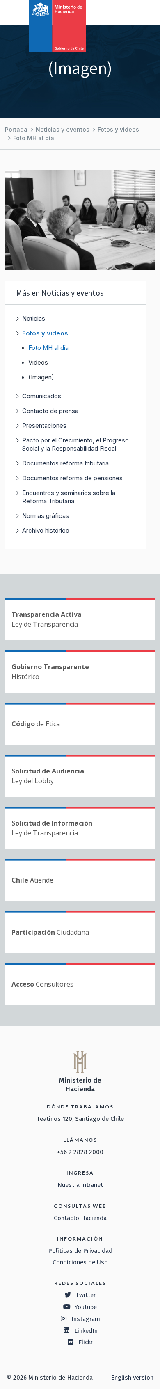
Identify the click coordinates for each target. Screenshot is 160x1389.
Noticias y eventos (62, 129)
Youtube (86, 1307)
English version (132, 1377)
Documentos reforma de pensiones (72, 478)
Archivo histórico (45, 530)
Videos (38, 362)
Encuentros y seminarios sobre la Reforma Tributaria (68, 497)
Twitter (85, 1295)
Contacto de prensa (50, 411)
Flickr (85, 1342)
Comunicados (41, 396)
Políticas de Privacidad (80, 1250)
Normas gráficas (45, 516)
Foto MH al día (33, 138)
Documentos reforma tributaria (65, 463)
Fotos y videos (118, 129)
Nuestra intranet (80, 1184)
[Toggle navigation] (119, 11)
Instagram (85, 1319)
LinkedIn (86, 1330)
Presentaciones (44, 425)
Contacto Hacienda (80, 1218)
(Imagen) (41, 377)
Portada (16, 129)
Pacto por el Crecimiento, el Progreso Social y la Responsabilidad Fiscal (75, 444)
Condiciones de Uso (80, 1262)
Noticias (33, 318)
